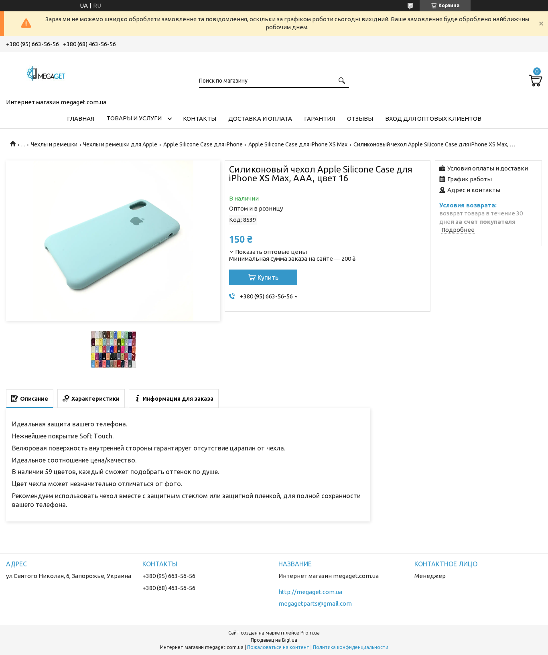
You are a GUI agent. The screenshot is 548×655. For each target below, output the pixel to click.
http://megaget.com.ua (310, 591)
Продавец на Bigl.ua (274, 640)
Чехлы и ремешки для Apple (120, 144)
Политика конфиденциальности (350, 647)
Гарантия (319, 118)
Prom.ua (310, 632)
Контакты (199, 118)
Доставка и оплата (260, 118)
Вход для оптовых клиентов (433, 118)
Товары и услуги (134, 118)
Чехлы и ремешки (54, 144)
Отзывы (360, 118)
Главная (80, 118)
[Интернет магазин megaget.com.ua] (46, 73)
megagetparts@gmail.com (315, 603)
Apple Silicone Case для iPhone (203, 144)
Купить (268, 277)
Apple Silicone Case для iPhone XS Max (297, 144)
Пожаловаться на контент (278, 647)
